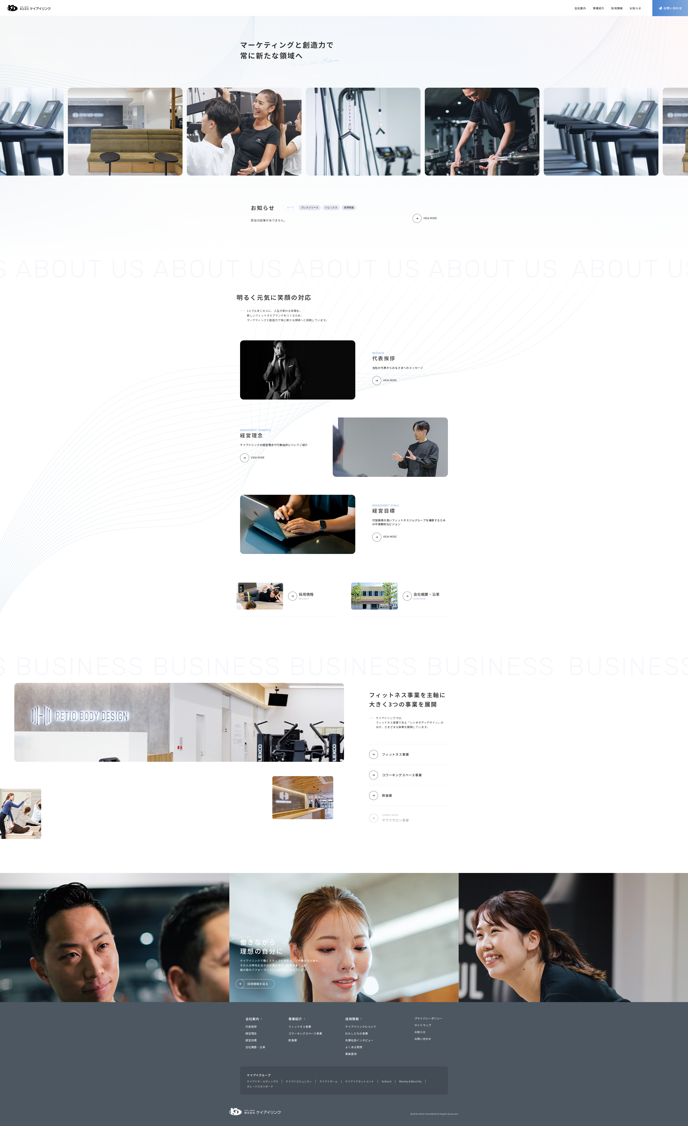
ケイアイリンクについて (360, 1026)
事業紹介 (599, 8)
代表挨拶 (251, 1026)
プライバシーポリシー (428, 1018)
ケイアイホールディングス (262, 1081)
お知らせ (635, 8)
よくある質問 (353, 1047)
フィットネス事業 (395, 754)
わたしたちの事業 (356, 1033)
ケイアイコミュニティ (299, 1081)
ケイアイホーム (328, 1081)
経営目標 (251, 1040)
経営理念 (251, 1033)
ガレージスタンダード (260, 1086)
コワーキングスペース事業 (402, 775)
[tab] (291, 207)
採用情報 (617, 8)
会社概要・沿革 (255, 1047)
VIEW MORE (430, 218)
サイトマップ (422, 1025)
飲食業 (387, 795)
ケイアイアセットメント (359, 1081)
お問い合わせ (422, 1039)
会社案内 (580, 8)
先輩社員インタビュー (359, 1040)
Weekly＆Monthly (410, 1081)
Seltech (386, 1081)
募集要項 (351, 1054)
